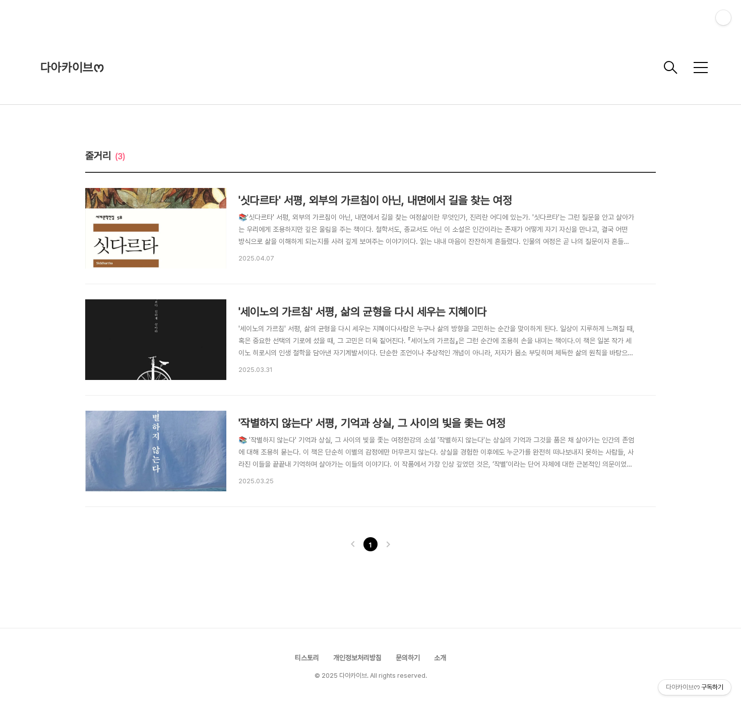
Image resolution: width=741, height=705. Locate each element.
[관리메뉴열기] (723, 17)
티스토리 (307, 658)
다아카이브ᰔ (72, 67)
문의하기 (408, 658)
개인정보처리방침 (357, 658)
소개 (440, 658)
